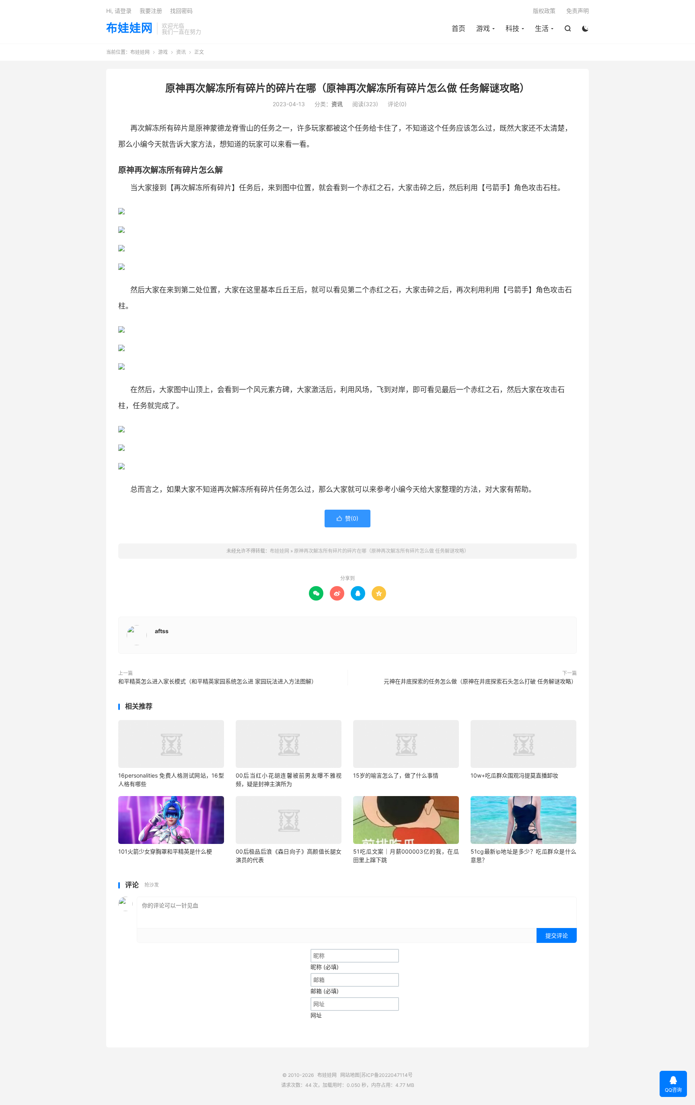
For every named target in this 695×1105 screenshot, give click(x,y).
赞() (347, 518)
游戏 (483, 29)
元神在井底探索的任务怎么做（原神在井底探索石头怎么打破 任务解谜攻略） (480, 681)
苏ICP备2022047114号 (387, 1075)
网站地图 (350, 1075)
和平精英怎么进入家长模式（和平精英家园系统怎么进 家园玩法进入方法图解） (217, 681)
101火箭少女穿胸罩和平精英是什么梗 (165, 851)
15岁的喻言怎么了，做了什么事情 (395, 775)
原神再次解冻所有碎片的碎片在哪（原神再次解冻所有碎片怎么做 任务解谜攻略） (347, 88)
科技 (512, 29)
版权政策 (544, 10)
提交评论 (556, 935)
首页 (458, 29)
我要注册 (151, 10)
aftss (162, 631)
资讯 (181, 52)
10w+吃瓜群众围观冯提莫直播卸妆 (514, 775)
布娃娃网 (129, 28)
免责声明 (577, 10)
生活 (542, 29)
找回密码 (181, 10)
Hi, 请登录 (119, 10)
